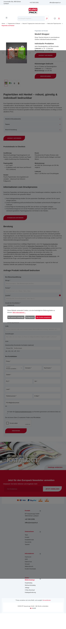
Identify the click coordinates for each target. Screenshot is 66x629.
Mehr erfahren (45, 76)
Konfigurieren (30, 317)
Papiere (7, 124)
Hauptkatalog (28, 583)
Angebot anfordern (45, 55)
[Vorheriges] (3, 53)
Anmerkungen (9, 333)
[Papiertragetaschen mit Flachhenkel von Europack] (16, 52)
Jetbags (27, 587)
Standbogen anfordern (15, 217)
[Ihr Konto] (59, 18)
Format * (7, 288)
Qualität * (32, 295)
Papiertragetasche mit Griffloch (41, 248)
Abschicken (16, 430)
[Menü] (6, 17)
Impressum (28, 557)
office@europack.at (55, 2)
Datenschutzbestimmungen (23, 411)
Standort (27, 544)
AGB (26, 559)
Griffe (7, 326)
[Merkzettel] (55, 18)
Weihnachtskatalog (30, 585)
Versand (27, 564)
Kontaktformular (29, 539)
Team (26, 535)
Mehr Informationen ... (19, 312)
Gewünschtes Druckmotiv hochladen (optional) (19, 345)
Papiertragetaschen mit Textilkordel (17, 252)
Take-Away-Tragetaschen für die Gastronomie (42, 256)
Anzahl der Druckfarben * (13, 303)
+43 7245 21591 (34, 2)
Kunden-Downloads (30, 569)
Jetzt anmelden (52, 489)
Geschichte (28, 542)
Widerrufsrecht (29, 566)
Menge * (7, 280)
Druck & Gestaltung (11, 129)
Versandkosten (47, 600)
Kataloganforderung (30, 592)
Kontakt (27, 537)
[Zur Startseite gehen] (33, 11)
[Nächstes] (30, 53)
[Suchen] (47, 18)
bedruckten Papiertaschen (36, 246)
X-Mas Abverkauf (30, 590)
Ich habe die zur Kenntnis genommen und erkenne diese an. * (34, 412)
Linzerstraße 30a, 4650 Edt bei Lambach (12, 2)
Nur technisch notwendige (16, 317)
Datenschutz (28, 561)
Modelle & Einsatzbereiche (13, 119)
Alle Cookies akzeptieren (43, 317)
